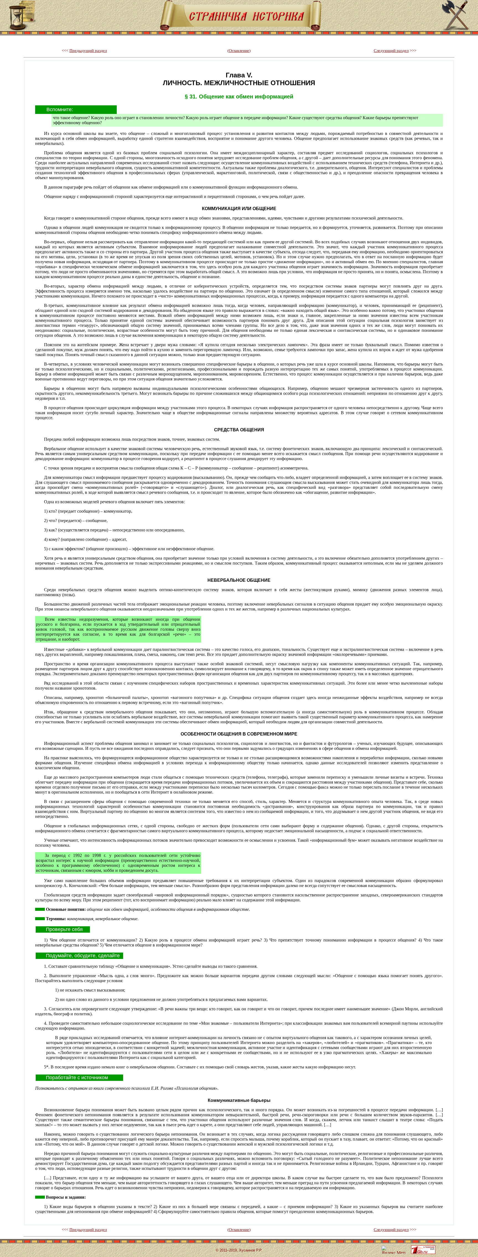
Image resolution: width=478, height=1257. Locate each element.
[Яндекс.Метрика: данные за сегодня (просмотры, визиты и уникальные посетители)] (393, 1249)
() (239, 50)
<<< (84, 50)
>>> (395, 50)
